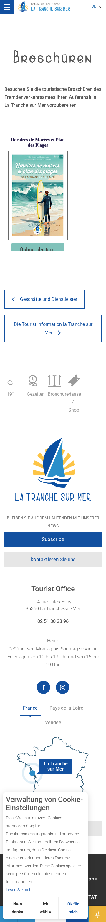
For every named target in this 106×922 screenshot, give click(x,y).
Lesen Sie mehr (19, 889)
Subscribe (53, 539)
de (93, 6)
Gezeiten (34, 394)
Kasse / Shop (74, 402)
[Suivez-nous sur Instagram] (62, 687)
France (30, 708)
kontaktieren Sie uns (53, 559)
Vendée (53, 722)
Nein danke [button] (17, 908)
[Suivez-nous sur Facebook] (43, 687)
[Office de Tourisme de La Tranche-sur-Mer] (53, 470)
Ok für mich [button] (73, 908)
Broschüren (55, 394)
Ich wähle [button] (45, 908)
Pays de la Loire (66, 708)
